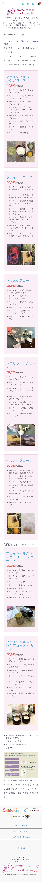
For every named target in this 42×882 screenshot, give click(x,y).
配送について (21, 842)
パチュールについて (21, 826)
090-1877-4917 (21, 862)
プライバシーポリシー (21, 831)
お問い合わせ (21, 848)
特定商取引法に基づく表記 (21, 837)
